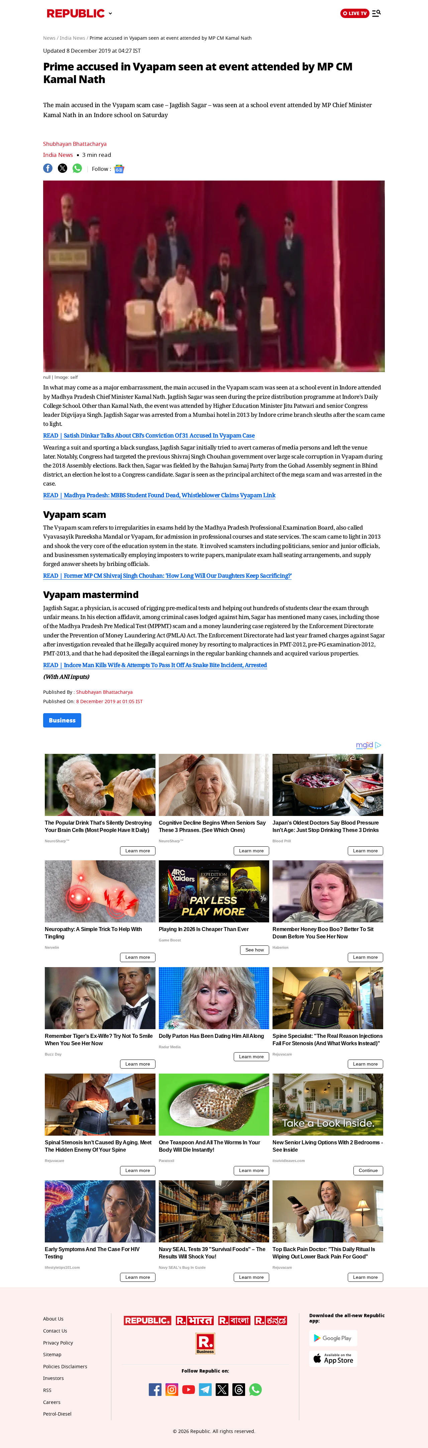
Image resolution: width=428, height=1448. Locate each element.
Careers (52, 1402)
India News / (74, 38)
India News (58, 155)
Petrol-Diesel (57, 1414)
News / (51, 38)
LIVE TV (358, 13)
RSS (47, 1390)
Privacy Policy (58, 1343)
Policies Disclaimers (65, 1366)
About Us (53, 1319)
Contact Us (55, 1331)
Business (62, 720)
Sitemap (52, 1354)
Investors (53, 1378)
